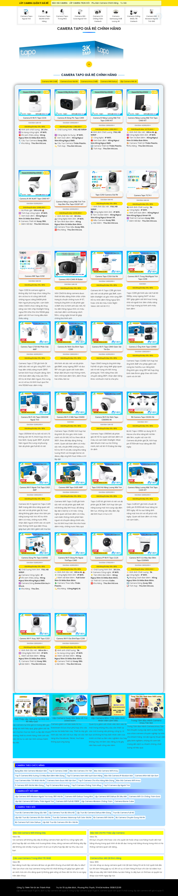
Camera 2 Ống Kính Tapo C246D (142, 347)
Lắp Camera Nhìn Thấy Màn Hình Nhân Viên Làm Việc (108, 719)
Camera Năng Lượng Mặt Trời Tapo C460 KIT (143, 119)
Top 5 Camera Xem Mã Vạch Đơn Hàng (84, 775)
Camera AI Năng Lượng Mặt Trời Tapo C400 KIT (106, 119)
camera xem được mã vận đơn (61, 780)
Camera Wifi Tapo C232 (35, 276)
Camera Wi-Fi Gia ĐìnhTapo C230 (71, 638)
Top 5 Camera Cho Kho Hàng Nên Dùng (96, 780)
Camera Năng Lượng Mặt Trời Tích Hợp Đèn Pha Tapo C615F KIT (70, 203)
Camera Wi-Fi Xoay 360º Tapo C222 (35, 638)
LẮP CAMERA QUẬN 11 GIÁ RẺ (34, 3)
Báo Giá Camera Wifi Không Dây (29, 832)
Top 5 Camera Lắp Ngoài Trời (116, 785)
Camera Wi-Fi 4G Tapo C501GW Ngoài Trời (34, 418)
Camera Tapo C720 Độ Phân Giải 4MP (34, 348)
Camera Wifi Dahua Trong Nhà (79, 796)
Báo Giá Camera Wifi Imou (106, 771)
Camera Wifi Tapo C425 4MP (71, 487)
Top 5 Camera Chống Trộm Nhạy (86, 785)
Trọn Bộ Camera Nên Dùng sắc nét (31, 812)
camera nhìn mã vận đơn (146, 775)
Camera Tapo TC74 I (142, 195)
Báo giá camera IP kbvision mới (118, 775)
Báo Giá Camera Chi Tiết (81, 771)
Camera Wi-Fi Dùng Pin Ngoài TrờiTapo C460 (70, 559)
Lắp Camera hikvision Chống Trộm (96, 801)
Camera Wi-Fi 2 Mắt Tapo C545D (70, 417)
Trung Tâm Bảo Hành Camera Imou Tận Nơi (146, 721)
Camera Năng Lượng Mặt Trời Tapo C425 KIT (143, 488)
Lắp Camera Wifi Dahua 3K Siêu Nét (111, 796)
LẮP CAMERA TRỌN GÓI (79, 3)
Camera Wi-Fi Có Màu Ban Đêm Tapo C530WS (142, 559)
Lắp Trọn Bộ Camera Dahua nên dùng (94, 812)
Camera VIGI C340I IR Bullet (71, 279)
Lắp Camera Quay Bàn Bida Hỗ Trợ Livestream (70, 719)
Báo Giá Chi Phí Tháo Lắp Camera (107, 832)
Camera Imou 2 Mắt (89, 81)
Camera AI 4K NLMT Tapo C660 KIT (35, 199)
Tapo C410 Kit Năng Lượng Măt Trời (107, 487)
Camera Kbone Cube (124, 801)
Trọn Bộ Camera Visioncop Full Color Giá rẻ (72, 817)
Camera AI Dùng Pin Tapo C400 (71, 118)
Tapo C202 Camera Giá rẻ (107, 195)
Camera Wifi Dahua (109, 81)
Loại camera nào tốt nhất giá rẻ (30, 780)
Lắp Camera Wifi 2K (129, 81)
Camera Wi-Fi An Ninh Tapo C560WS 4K (106, 418)
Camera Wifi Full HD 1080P (67, 801)
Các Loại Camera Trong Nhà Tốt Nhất (32, 858)
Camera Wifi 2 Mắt (49, 81)
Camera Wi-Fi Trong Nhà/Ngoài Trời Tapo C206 (143, 277)
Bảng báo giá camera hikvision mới (31, 771)
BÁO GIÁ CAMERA (59, 3)
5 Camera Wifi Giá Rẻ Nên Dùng (29, 785)
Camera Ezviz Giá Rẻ (69, 81)
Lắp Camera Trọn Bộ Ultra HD (62, 812)
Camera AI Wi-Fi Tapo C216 (34, 118)
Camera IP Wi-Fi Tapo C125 (106, 558)
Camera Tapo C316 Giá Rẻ (107, 276)
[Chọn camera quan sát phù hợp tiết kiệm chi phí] (158, 16)
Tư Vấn (123, 3)
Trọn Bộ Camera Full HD (123, 812)
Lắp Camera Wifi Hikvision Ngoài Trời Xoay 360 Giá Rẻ (39, 796)
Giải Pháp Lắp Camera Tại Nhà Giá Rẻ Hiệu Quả (32, 720)
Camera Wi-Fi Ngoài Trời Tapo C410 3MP (35, 488)
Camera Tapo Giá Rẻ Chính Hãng (89, 28)
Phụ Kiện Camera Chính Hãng (105, 3)
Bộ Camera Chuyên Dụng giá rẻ (130, 817)
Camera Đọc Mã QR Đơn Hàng (105, 858)
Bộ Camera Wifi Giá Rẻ (103, 817)
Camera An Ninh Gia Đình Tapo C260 (71, 348)
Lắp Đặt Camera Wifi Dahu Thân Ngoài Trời (34, 801)
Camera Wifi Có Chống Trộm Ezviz (144, 796)
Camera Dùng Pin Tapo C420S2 (35, 558)
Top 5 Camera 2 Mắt (58, 771)
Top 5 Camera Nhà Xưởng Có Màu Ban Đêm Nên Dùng (40, 775)
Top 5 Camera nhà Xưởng (57, 785)
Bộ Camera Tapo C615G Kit (142, 417)
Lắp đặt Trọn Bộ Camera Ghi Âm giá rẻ (32, 817)
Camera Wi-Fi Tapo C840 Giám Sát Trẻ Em (106, 348)
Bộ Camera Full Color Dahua (28, 822)
